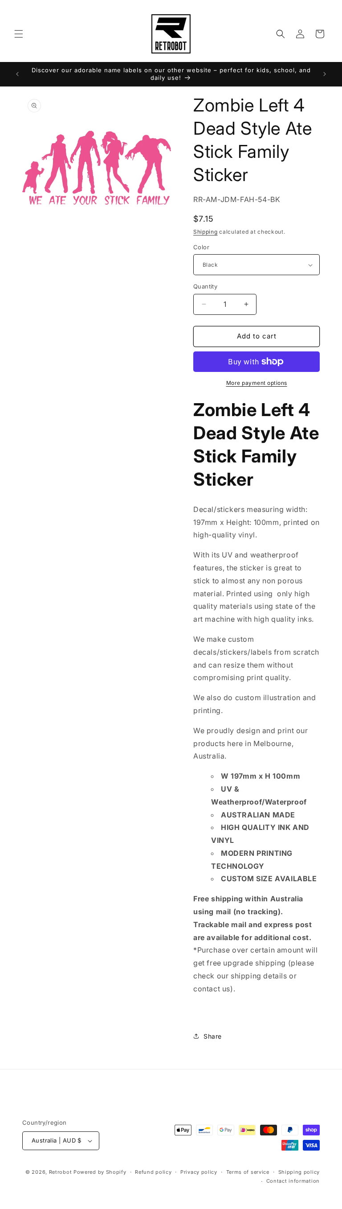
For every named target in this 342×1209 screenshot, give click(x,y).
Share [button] (213, 1036)
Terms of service (247, 1172)
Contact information (293, 1181)
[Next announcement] (324, 74)
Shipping (205, 231)
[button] (18, 34)
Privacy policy (198, 1172)
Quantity (205, 286)
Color (201, 247)
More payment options (256, 383)
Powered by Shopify (99, 1172)
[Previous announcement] (17, 74)
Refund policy (153, 1172)
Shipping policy (299, 1172)
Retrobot (60, 1172)
